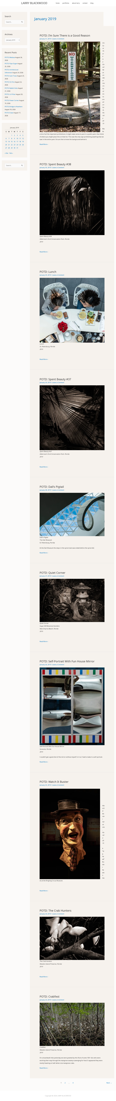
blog (91, 3)
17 (17, 142)
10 (17, 139)
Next (109, 1083)
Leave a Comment (58, 39)
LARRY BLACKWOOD (34, 3)
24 (17, 145)
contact (85, 3)
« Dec (6, 153)
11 (20, 139)
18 (20, 142)
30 (14, 148)
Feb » (11, 153)
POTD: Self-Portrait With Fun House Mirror (67, 661)
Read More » (44, 144)
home (58, 3)
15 (12, 142)
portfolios (65, 3)
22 (12, 145)
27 (6, 148)
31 (17, 148)
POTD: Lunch (48, 272)
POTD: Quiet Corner (52, 573)
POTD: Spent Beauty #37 (55, 379)
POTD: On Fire (9, 82)
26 (23, 145)
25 (20, 145)
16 (14, 142)
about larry (76, 3)
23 (14, 145)
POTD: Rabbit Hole (11, 88)
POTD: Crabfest (49, 996)
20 (6, 145)
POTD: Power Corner (12, 100)
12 (23, 139)
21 (9, 145)
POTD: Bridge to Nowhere (13, 107)
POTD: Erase (9, 113)
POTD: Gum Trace (11, 76)
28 (9, 148)
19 (23, 142)
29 (12, 148)
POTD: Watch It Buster (54, 782)
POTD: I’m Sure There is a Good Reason (65, 35)
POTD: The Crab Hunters (55, 910)
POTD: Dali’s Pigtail (52, 487)
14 (9, 142)
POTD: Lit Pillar (10, 94)
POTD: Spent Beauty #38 (55, 164)
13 (6, 142)
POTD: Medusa (10, 57)
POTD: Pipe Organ (11, 64)
